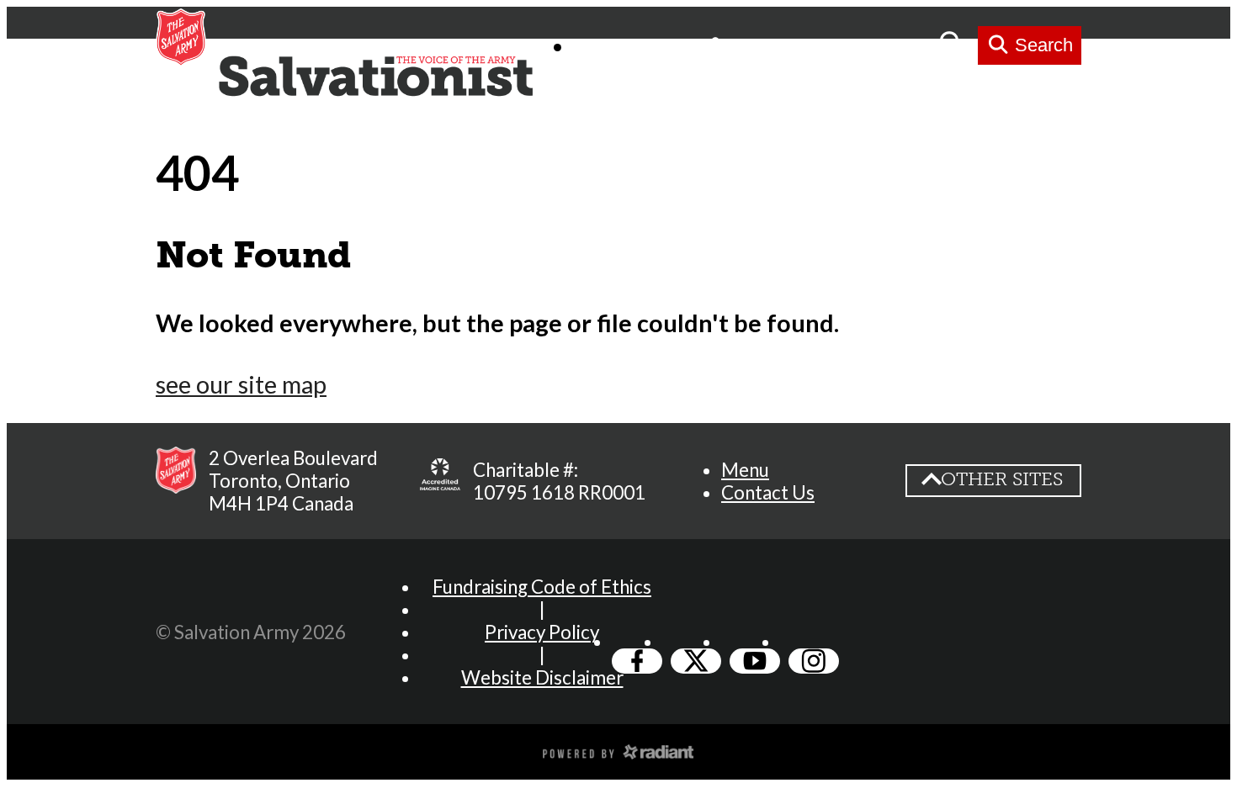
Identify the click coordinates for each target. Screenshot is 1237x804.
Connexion (781, 45)
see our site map (241, 384)
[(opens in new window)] (618, 750)
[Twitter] (696, 661)
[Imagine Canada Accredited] (440, 481)
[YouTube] (755, 661)
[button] (745, 469)
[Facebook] (637, 661)
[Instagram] (813, 661)
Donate (891, 45)
